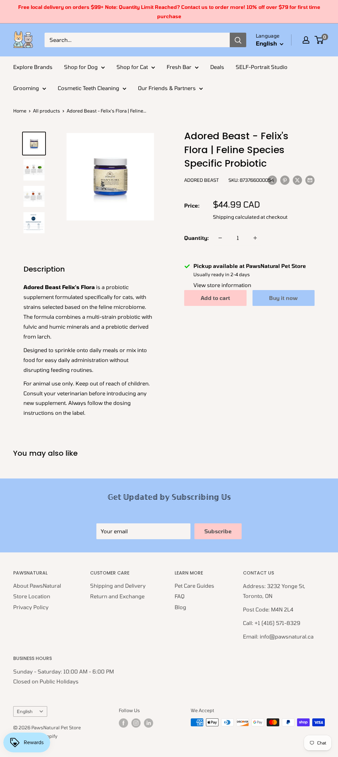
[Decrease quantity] (220, 238)
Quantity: (196, 238)
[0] (319, 40)
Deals (217, 67)
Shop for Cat (132, 67)
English (24, 711)
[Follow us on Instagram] (136, 723)
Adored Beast (201, 180)
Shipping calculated (236, 217)
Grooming (26, 88)
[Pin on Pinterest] (284, 180)
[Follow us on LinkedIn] (148, 723)
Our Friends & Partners (167, 88)
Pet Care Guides (194, 585)
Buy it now (283, 298)
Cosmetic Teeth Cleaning (88, 88)
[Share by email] (310, 180)
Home (19, 111)
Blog (180, 607)
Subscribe (218, 531)
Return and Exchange (117, 596)
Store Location (31, 596)
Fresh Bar (179, 67)
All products (46, 111)
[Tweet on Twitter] (297, 180)
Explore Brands (32, 67)
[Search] (238, 40)
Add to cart (215, 298)
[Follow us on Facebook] (123, 723)
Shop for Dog (81, 67)
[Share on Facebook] (272, 180)
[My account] (306, 40)
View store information (222, 285)
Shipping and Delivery (118, 585)
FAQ (180, 596)
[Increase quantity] (255, 238)
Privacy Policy (31, 607)
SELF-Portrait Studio (261, 67)
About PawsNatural (37, 585)
